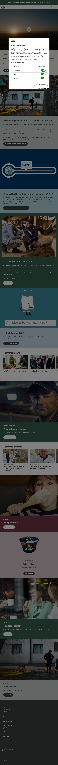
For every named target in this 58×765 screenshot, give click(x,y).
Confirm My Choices (41, 84)
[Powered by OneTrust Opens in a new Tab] (43, 88)
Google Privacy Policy (15, 59)
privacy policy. (34, 59)
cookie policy (26, 59)
